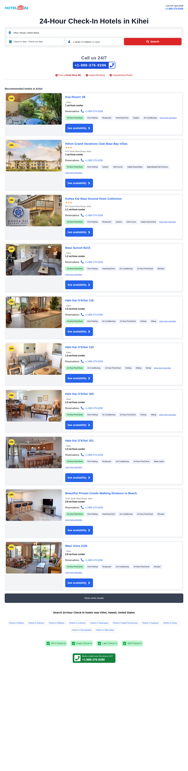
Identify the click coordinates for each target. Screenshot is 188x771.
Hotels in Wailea (16, 623)
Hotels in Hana (170, 623)
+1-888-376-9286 (174, 8)
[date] (10, 41)
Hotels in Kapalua (150, 623)
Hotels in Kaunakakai (81, 630)
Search (154, 41)
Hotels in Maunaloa (105, 630)
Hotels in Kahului (36, 623)
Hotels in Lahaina (77, 623)
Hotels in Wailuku (57, 623)
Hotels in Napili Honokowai (125, 623)
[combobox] (97, 33)
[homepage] (16, 7)
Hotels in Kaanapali (99, 623)
